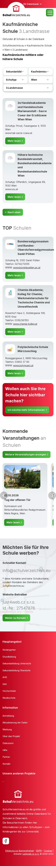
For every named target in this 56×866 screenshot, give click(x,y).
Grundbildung (9, 656)
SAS (5, 684)
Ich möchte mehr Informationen (26, 409)
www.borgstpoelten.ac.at (26, 267)
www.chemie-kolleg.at (25, 323)
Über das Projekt (11, 736)
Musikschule (9, 697)
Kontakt (6, 763)
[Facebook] (6, 841)
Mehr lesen (14, 140)
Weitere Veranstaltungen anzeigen (25, 454)
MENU (49, 12)
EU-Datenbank (31, 4)
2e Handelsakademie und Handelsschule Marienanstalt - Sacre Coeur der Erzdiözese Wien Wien (32, 111)
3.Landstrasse (20, 49)
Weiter (52, 495)
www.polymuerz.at (23, 365)
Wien (7, 49)
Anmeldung (8, 715)
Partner (6, 756)
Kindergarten (9, 649)
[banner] (16, 9)
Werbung (7, 729)
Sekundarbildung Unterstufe (17, 663)
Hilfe (5, 750)
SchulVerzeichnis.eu (13, 45)
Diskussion (8, 743)
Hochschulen (9, 690)
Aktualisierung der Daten (15, 722)
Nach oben (14, 212)
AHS (5, 677)
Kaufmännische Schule (39, 45)
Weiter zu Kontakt (15, 617)
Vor (4, 495)
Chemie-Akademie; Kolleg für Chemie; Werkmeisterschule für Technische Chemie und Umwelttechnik (34, 298)
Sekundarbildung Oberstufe (16, 670)
